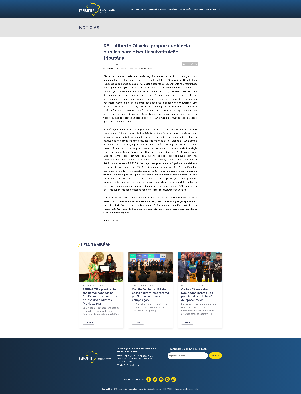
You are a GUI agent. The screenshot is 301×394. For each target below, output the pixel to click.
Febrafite (97, 9)
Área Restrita (211, 9)
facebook (188, 64)
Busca (220, 9)
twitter (192, 64)
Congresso (198, 9)
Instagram (167, 379)
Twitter (154, 379)
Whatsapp (173, 379)
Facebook (148, 379)
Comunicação (185, 9)
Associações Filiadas (157, 9)
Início (131, 9)
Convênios (173, 9)
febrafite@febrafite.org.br (130, 365)
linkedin (196, 64)
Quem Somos (141, 9)
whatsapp (184, 64)
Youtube (161, 379)
